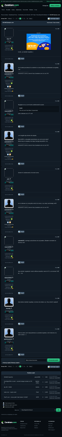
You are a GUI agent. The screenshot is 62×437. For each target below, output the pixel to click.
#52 (58, 63)
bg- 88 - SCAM (8, 387)
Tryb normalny (56, 22)
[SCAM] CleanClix (8, 377)
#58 (58, 267)
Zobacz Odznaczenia (9, 88)
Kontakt (36, 425)
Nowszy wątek (15, 362)
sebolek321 (8, 74)
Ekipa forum (22, 427)
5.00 (11, 91)
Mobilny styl (51, 427)
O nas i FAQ (36, 423)
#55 (58, 168)
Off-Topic (33, 14)
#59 (58, 298)
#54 (58, 131)
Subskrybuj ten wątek (9, 407)
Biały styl (50, 425)
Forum (3, 9)
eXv (8, 179)
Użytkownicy (18, 9)
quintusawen (8, 339)
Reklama (31, 9)
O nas (35, 9)
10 (27, 18)
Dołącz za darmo (55, 5)
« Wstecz (10, 18)
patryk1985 (37, 377)
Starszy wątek (7, 362)
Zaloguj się (45, 5)
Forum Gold (25, 9)
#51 (58, 28)
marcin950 (8, 111)
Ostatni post (51, 377)
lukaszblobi (8, 277)
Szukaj (13, 9)
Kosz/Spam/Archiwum (42, 14)
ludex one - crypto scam (10, 392)
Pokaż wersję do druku (10, 403)
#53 (58, 101)
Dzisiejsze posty (23, 423)
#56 (58, 199)
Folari (37, 392)
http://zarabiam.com (37, 73)
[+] (11, 48)
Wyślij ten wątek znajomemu (11, 405)
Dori (8, 39)
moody (8, 308)
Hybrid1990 (57, 377)
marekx (37, 387)
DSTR (37, 397)
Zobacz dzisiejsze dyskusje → (54, 1)
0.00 (11, 49)
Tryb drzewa (49, 22)
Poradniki (8, 9)
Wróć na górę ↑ (51, 429)
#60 (58, 329)
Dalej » (30, 18)
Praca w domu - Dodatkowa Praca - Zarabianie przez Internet (15, 14)
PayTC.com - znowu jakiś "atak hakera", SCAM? (16, 397)
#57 (58, 236)
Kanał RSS (50, 423)
